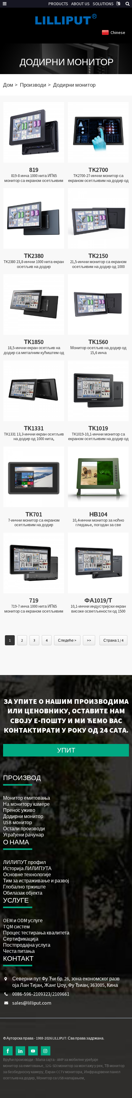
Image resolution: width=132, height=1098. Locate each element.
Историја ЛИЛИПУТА (27, 868)
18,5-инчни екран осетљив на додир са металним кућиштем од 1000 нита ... (34, 350)
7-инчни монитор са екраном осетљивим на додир (34, 522)
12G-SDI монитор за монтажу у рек (74, 1065)
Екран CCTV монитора (63, 1072)
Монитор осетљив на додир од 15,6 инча (98, 350)
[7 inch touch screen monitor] (33, 477)
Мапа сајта (45, 1059)
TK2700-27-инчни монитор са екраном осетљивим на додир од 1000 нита (98, 178)
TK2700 (98, 169)
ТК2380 (34, 255)
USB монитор (17, 822)
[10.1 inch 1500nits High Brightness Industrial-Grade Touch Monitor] (98, 563)
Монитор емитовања (26, 798)
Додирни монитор (67, 62)
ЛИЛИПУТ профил (24, 862)
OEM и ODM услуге (23, 920)
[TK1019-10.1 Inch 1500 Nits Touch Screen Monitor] (98, 390)
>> (89, 640)
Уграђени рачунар (23, 835)
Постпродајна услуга (26, 945)
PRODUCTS (58, 3)
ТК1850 (34, 341)
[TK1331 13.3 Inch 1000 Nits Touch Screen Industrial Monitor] (33, 390)
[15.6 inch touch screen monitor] (98, 304)
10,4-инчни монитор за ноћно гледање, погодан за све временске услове (98, 522)
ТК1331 (34, 428)
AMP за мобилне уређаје (77, 1059)
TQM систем (16, 926)
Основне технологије (27, 874)
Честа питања (19, 951)
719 (33, 600)
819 (33, 169)
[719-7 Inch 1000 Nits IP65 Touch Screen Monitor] (33, 563)
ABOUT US (80, 3)
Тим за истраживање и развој (36, 880)
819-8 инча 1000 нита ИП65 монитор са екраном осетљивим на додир (33, 178)
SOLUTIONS (103, 3)
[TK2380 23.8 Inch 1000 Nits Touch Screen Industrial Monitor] (33, 218)
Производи (33, 84)
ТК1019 (98, 428)
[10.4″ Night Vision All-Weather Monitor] (98, 477)
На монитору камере (26, 804)
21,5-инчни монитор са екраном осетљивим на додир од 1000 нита (98, 264)
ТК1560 (98, 341)
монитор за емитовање (23, 1065)
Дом (8, 84)
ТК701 (33, 514)
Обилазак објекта (22, 893)
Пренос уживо (19, 810)
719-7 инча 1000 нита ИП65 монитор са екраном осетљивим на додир (33, 608)
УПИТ (66, 750)
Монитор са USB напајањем (60, 1078)
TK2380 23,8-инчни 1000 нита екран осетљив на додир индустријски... (34, 264)
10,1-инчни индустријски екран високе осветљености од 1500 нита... (98, 608)
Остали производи (24, 828)
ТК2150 (98, 255)
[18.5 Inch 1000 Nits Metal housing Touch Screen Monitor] (33, 304)
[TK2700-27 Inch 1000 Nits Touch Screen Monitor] (98, 132)
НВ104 (98, 514)
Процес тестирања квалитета (36, 933)
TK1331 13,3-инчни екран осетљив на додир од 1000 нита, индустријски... (34, 436)
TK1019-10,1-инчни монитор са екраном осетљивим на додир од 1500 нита (98, 436)
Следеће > (67, 640)
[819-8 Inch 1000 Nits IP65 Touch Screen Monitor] (33, 132)
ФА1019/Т (98, 600)
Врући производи (18, 1059)
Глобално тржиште (24, 887)
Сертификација (20, 939)
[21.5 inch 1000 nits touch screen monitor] (98, 218)
